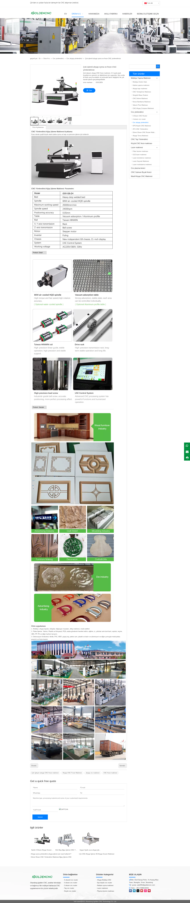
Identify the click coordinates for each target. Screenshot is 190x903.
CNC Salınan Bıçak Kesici (141, 172)
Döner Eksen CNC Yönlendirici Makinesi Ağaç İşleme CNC (51, 857)
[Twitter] (138, 890)
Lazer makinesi (137, 147)
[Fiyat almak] (187, 458)
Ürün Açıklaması (38, 127)
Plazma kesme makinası (105, 891)
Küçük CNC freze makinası (141, 143)
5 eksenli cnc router (71, 880)
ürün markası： (88, 82)
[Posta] (187, 451)
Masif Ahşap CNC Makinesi (141, 176)
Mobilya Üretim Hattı (140, 82)
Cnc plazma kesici (138, 168)
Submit (40, 817)
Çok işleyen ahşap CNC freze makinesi (45, 773)
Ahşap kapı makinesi (140, 88)
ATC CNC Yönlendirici (140, 129)
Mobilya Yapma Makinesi (141, 78)
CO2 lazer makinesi (139, 154)
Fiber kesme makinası (140, 151)
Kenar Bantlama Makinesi (142, 102)
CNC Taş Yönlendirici (139, 139)
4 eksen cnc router (139, 119)
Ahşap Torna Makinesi (140, 136)
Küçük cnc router (70, 891)
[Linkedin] (134, 890)
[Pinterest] (149, 890)
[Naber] (187, 445)
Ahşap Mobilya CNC (104, 880)
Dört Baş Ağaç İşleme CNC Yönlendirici (66, 850)
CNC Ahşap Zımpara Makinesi (143, 108)
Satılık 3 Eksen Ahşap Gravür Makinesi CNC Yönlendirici (42, 850)
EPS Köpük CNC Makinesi (142, 126)
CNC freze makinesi (110, 773)
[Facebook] (130, 890)
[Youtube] (141, 890)
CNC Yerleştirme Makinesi (142, 92)
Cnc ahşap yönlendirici (140, 122)
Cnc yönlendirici (137, 112)
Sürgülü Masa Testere (140, 95)
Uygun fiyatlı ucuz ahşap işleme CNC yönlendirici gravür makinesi (91, 850)
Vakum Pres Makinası (140, 105)
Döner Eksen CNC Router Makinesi (145, 132)
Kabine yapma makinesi (141, 85)
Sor (90, 90)
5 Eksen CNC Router (140, 116)
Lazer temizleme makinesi (142, 158)
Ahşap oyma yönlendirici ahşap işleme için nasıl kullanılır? (51, 854)
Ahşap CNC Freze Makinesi (72, 773)
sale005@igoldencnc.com (146, 885)
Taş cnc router (69, 888)
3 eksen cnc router (70, 885)
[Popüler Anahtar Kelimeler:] (158, 66)
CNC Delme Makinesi (140, 98)
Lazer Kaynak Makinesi (141, 161)
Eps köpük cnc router (104, 883)
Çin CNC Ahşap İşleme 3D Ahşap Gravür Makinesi (96, 854)
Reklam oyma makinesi (105, 885)
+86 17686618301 (142, 888)
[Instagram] (145, 890)
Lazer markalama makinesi (142, 164)
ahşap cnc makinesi (93, 773)
